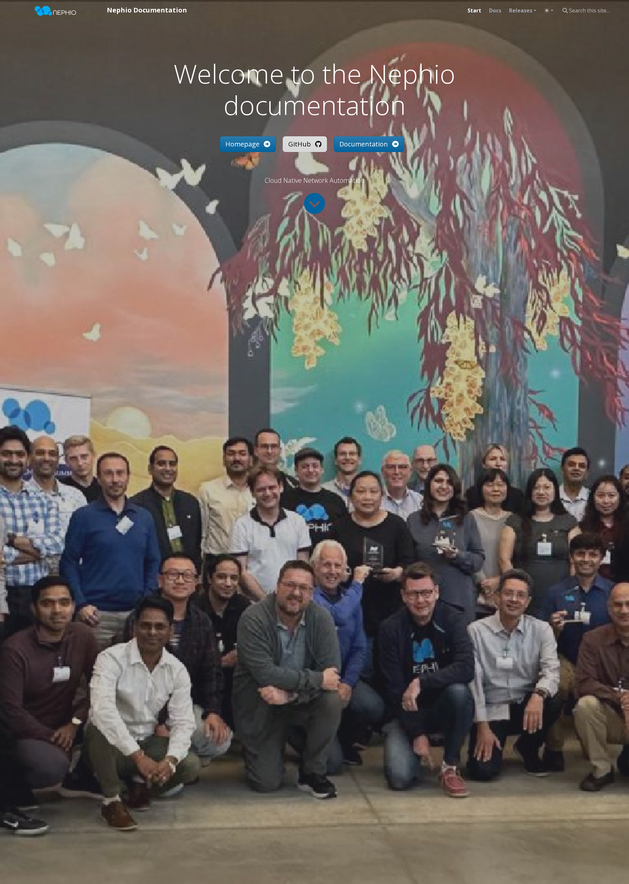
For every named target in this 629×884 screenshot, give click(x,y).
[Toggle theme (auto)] (549, 10)
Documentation (364, 144)
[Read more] (314, 203)
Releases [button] (520, 10)
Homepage (243, 144)
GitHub (300, 144)
